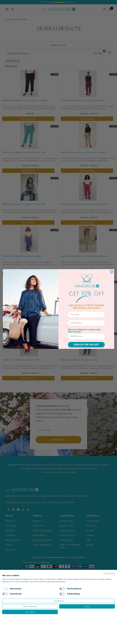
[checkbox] (5, 588)
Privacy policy (109, 573)
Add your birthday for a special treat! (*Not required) (84, 330)
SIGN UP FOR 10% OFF (86, 344)
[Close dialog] (111, 271)
